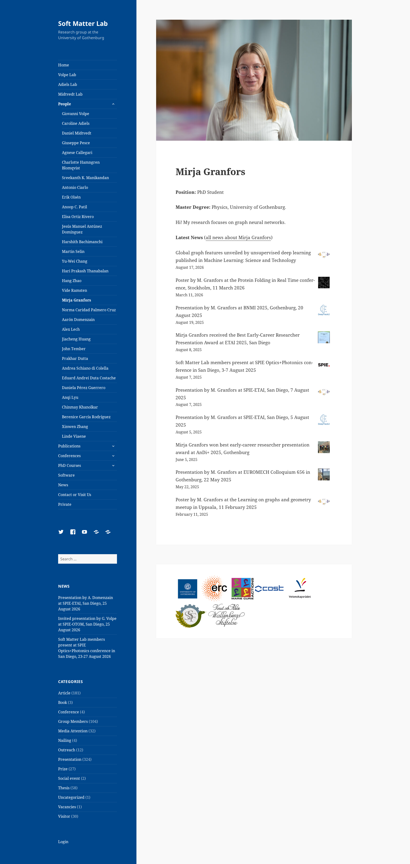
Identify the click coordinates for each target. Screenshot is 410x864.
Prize (63, 768)
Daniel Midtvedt (76, 133)
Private (64, 504)
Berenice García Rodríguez (86, 416)
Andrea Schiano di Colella (85, 368)
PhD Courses (69, 465)
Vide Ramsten (74, 290)
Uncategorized (71, 797)
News (63, 485)
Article (64, 693)
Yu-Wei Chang (74, 261)
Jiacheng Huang (76, 339)
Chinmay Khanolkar (80, 407)
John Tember (74, 348)
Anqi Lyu (70, 397)
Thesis (64, 787)
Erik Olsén (71, 197)
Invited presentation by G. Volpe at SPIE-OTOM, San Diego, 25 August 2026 (87, 624)
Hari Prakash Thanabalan (85, 271)
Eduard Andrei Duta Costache (89, 378)
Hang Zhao (71, 280)
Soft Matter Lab (83, 23)
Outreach (66, 750)
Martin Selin (73, 251)
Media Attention (73, 731)
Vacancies (67, 806)
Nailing (64, 740)
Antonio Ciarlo (75, 187)
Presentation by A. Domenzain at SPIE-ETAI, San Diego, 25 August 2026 (85, 603)
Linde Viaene (74, 436)
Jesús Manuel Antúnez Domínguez (82, 229)
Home (63, 65)
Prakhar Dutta (75, 358)
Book (62, 702)
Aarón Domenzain (78, 319)
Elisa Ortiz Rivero (78, 216)
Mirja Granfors (76, 300)
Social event (69, 778)
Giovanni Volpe (75, 113)
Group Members (73, 721)
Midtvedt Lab (70, 94)
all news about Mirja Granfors (238, 237)
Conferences (69, 455)
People (64, 104)
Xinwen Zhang (75, 426)
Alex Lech (71, 329)
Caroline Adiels (75, 123)
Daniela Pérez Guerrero (83, 387)
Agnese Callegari (77, 152)
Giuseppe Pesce (76, 142)
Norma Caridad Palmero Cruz (89, 309)
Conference (68, 712)
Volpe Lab (67, 74)
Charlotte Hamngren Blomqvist (81, 165)
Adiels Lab (67, 84)
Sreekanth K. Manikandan (85, 177)
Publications (69, 446)
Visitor (64, 816)
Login (63, 841)
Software (66, 475)
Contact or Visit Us (74, 494)
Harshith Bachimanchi (82, 241)
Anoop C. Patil (74, 206)
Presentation (69, 759)
